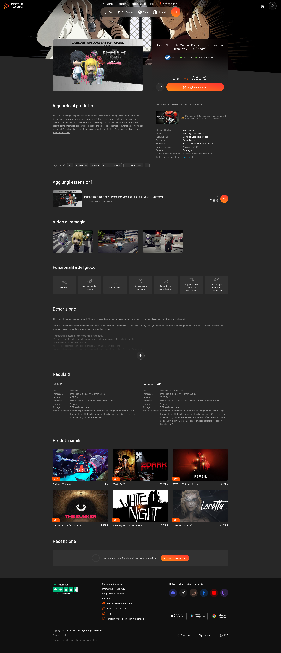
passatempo (81, 165)
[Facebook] (204, 593)
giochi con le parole (111, 165)
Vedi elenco (188, 130)
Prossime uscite (138, 3)
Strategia (187, 150)
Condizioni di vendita (112, 584)
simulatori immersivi (133, 165)
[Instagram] (194, 593)
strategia (95, 165)
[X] (183, 593)
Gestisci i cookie (60, 635)
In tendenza (107, 3)
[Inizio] (14, 6)
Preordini (122, 3)
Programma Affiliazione (113, 593)
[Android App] (198, 616)
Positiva (187, 157)
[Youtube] (214, 593)
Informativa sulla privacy (113, 588)
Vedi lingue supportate (193, 133)
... (147, 165)
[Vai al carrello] (262, 5)
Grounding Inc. (190, 140)
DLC (70, 165)
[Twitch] (224, 593)
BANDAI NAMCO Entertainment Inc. (199, 143)
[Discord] (173, 593)
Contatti (106, 598)
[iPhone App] (177, 616)
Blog (152, 3)
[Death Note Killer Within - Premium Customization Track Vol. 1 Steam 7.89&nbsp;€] (67, 198)
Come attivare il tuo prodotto (196, 136)
